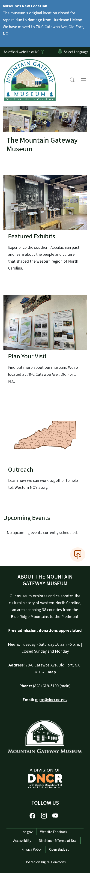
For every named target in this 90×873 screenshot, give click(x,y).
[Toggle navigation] (83, 80)
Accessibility (22, 840)
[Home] (30, 62)
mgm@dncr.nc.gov (51, 700)
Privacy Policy (31, 849)
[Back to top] (77, 554)
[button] (69, 80)
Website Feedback (53, 831)
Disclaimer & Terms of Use (58, 840)
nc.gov (28, 831)
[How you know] (42, 51)
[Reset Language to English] (60, 51)
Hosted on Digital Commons (45, 862)
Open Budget (59, 849)
